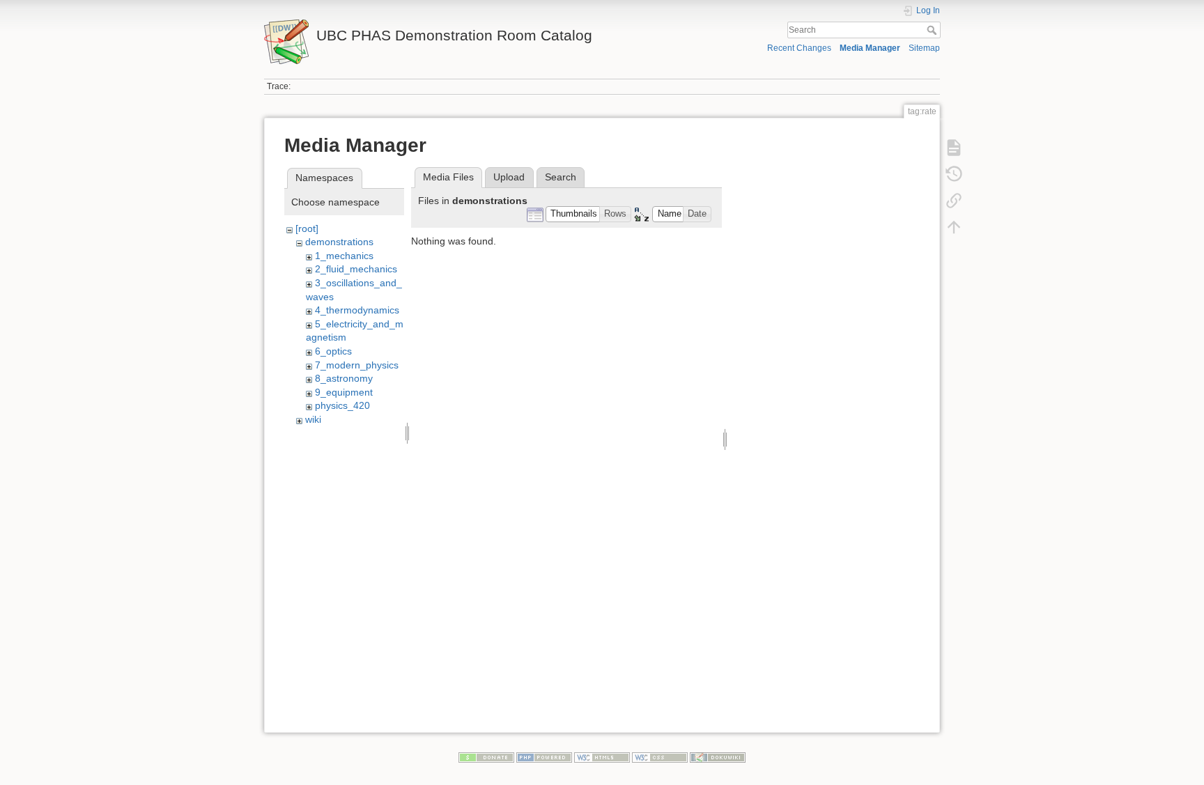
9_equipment (344, 392)
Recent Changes (799, 48)
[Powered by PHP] (544, 757)
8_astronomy (344, 378)
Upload (509, 176)
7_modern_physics (357, 365)
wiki (313, 419)
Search (933, 30)
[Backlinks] (954, 200)
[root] (306, 228)
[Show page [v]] (954, 147)
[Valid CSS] (660, 757)
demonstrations (339, 241)
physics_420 (342, 405)
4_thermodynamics (357, 310)
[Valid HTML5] (602, 757)
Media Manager (870, 48)
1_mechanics (344, 255)
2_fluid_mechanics (356, 268)
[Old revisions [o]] (954, 174)
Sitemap (924, 48)
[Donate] (486, 757)
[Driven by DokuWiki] (718, 757)
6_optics (333, 351)
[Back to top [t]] (954, 227)
